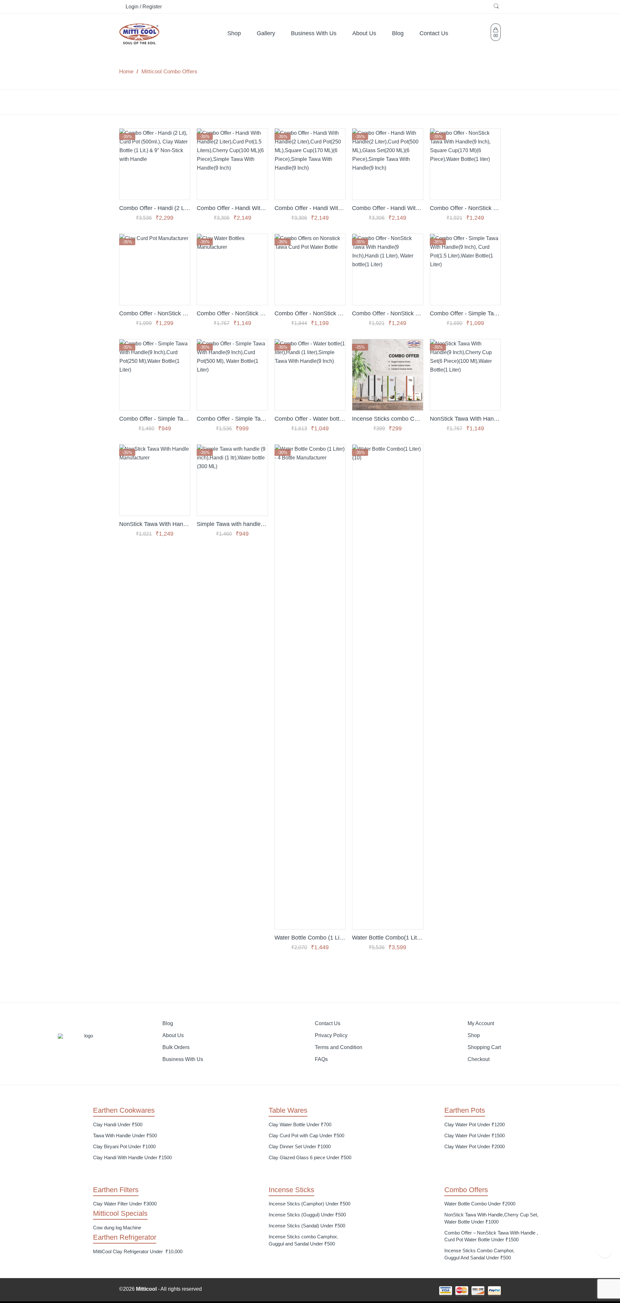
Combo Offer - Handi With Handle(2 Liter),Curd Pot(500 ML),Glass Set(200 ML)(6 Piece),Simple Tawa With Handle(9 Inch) (387, 208)
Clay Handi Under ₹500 (117, 1124)
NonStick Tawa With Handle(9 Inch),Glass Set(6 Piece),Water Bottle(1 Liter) (154, 523)
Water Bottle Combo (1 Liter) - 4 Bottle (310, 937)
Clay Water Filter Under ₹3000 (125, 1203)
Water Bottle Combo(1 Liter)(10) (387, 937)
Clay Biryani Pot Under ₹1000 (124, 1146)
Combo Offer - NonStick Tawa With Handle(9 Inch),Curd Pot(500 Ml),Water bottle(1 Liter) (310, 313)
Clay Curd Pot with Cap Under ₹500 (306, 1135)
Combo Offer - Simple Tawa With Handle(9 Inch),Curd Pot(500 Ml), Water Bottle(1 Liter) (232, 418)
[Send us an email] (312, 1291)
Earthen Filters (116, 1190)
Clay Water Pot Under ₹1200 (474, 1124)
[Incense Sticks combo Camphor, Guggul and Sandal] (387, 375)
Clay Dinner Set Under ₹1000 (300, 1146)
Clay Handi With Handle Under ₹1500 (132, 1157)
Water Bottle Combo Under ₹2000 (479, 1203)
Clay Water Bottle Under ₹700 (300, 1124)
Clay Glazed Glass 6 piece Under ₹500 (310, 1157)
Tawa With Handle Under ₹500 (125, 1135)
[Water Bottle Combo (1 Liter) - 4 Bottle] (310, 687)
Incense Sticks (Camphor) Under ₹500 (309, 1203)
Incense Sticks (291, 1190)
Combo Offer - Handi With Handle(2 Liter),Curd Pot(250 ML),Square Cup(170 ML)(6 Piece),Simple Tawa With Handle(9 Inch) (310, 208)
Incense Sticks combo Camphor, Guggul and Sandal (387, 418)
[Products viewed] (604, 1250)
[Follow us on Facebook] (304, 1291)
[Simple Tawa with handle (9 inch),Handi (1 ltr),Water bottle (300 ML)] (232, 480)
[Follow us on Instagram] (320, 1291)
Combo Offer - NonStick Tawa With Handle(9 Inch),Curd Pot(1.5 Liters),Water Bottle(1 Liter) (154, 313)
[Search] (497, 6)
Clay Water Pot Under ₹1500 (474, 1135)
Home (126, 71)
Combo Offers (466, 1190)
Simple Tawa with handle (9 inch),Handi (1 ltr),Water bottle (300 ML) (232, 523)
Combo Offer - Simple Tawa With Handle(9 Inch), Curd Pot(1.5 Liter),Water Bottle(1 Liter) (465, 313)
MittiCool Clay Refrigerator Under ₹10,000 (137, 1251)
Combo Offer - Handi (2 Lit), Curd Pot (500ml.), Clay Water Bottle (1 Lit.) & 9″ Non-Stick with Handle (154, 208)
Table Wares (288, 1110)
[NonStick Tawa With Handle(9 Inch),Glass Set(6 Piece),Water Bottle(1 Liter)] (154, 480)
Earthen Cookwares (124, 1110)
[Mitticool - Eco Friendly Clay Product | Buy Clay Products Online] (139, 33)
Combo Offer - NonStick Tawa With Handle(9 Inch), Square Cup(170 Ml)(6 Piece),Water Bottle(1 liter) (465, 208)
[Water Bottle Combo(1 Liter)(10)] (387, 687)
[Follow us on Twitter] (296, 1291)
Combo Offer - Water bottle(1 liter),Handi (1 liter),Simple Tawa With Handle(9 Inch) (310, 418)
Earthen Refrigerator (124, 1237)
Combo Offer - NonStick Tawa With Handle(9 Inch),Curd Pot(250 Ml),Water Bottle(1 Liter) (232, 313)
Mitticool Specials (120, 1213)
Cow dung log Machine (117, 1227)
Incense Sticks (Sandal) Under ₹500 (307, 1225)
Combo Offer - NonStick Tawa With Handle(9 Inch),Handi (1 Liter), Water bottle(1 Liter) (387, 313)
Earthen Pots (464, 1110)
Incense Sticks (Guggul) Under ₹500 (307, 1214)
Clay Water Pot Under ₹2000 (474, 1146)
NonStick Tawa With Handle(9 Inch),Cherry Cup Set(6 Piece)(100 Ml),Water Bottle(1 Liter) (465, 418)
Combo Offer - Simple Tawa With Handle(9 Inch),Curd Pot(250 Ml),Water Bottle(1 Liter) (154, 418)
